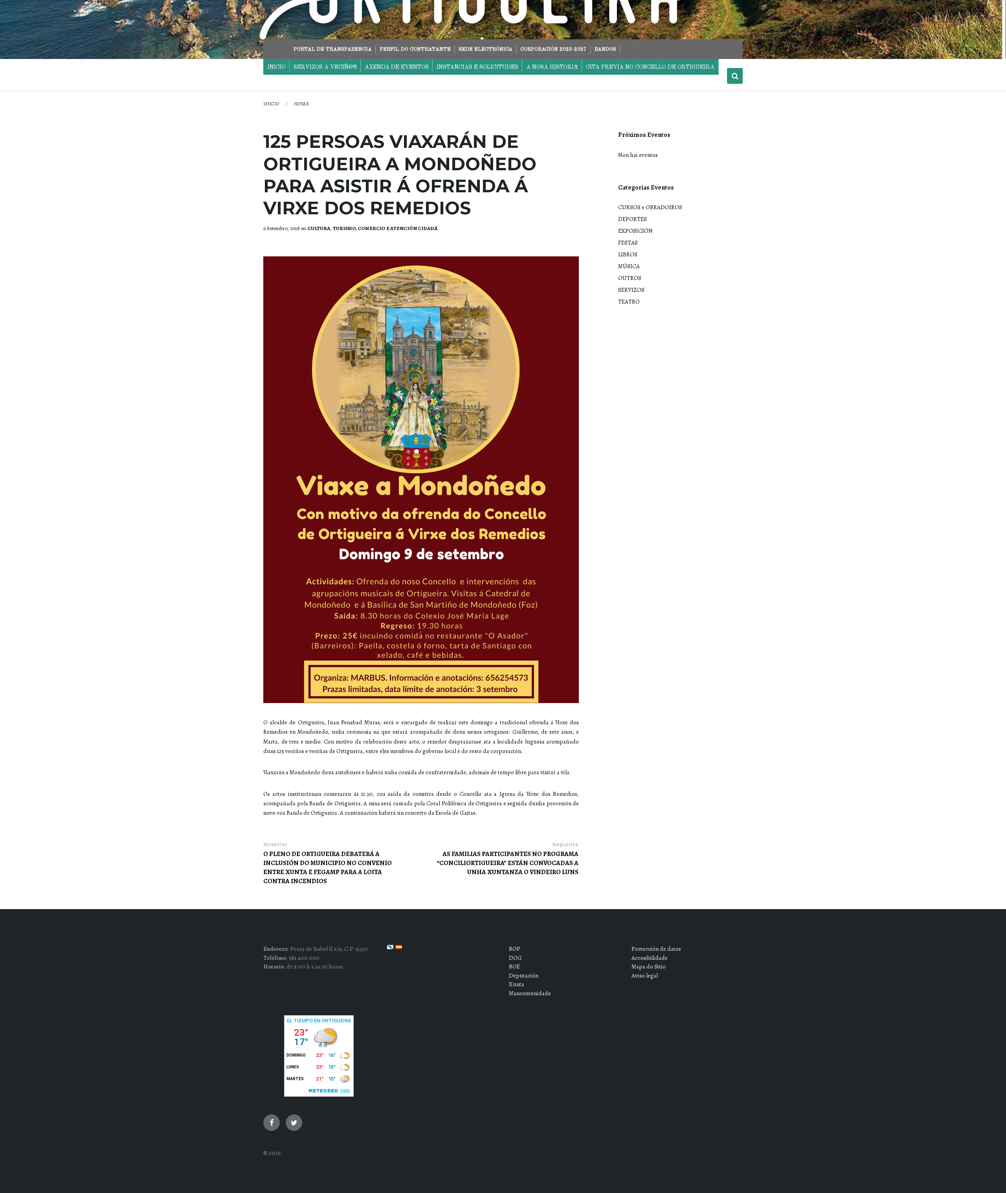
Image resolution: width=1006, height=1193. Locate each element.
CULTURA (318, 228)
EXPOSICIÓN (635, 231)
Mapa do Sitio (649, 966)
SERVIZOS (631, 290)
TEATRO (629, 302)
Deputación (523, 975)
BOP (514, 949)
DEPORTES (632, 219)
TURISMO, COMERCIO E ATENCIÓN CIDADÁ (385, 228)
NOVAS (301, 104)
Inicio (271, 104)
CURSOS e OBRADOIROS (650, 207)
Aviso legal (645, 975)
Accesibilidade (650, 958)
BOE (514, 966)
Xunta (516, 984)
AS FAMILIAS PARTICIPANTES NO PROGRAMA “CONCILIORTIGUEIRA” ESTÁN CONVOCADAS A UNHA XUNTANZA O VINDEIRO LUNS (507, 862)
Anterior (275, 844)
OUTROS (629, 278)
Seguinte (565, 844)
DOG (515, 958)
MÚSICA (629, 266)
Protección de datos (656, 949)
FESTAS (628, 243)
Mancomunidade (530, 993)
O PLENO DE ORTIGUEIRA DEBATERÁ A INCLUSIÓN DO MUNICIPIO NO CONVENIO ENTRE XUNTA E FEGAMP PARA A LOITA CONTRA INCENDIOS (327, 867)
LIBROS (627, 254)
